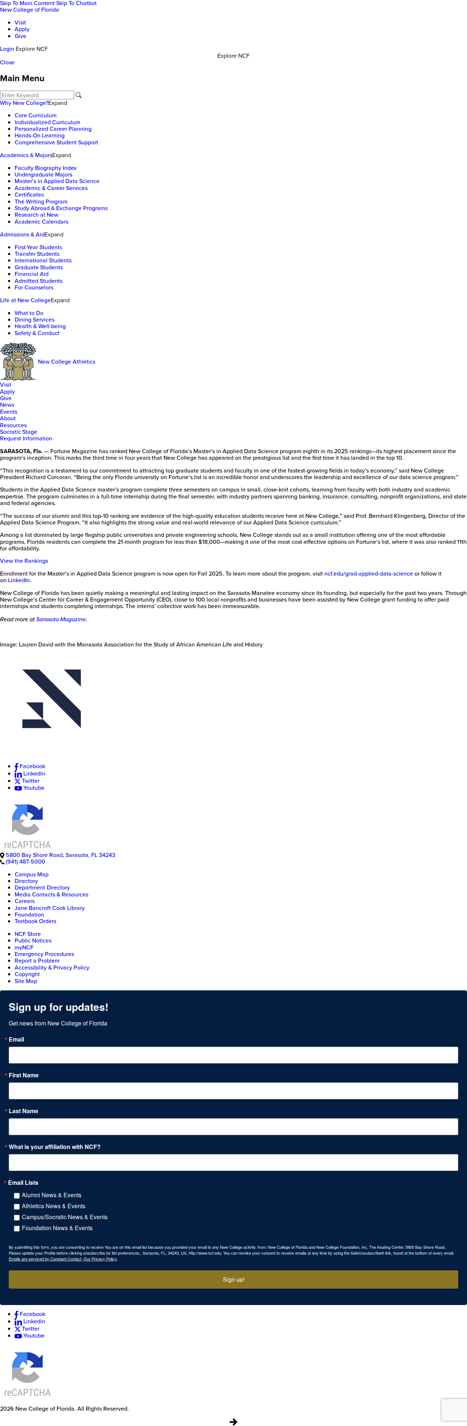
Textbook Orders (35, 921)
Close (7, 62)
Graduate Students (39, 267)
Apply (22, 29)
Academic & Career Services (51, 188)
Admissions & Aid (22, 234)
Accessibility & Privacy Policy (52, 967)
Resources (13, 425)
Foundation (29, 914)
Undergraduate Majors (43, 174)
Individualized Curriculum (47, 122)
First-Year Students (38, 247)
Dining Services (34, 319)
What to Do (29, 313)
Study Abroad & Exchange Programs (61, 208)
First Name (24, 1075)
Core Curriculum (36, 115)
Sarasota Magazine (61, 619)
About (8, 418)
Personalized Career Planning (53, 129)
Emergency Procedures (44, 954)
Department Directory (42, 887)
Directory (26, 881)
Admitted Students (38, 281)
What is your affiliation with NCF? (55, 1147)
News (7, 405)
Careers (25, 901)
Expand (57, 102)
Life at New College (25, 300)
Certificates (29, 194)
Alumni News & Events (51, 1195)
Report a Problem (37, 960)
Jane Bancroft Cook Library (50, 908)
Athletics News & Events (53, 1206)
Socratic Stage (18, 432)
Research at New (36, 215)
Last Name (23, 1111)
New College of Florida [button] (29, 9)
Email (16, 1039)
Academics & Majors (26, 155)
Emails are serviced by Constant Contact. (45, 1259)
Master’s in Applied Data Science (57, 181)
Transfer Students (37, 254)
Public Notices (33, 940)
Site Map (26, 981)
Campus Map (32, 874)
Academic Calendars (41, 221)
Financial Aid (32, 274)
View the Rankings (24, 561)
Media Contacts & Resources (51, 894)
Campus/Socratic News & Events (65, 1217)
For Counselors (34, 287)
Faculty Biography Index (46, 168)
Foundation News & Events (57, 1228)
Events (8, 411)
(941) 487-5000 (25, 861)
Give (20, 36)
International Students (43, 260)
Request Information (26, 438)
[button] (233, 705)
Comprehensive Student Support (56, 142)
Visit (20, 22)
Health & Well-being (40, 326)
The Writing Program (41, 201)
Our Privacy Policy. (100, 1259)
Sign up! (233, 1279)
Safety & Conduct (37, 333)
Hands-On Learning (40, 135)
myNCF (24, 947)
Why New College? (24, 103)
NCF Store (28, 934)
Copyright (27, 974)
